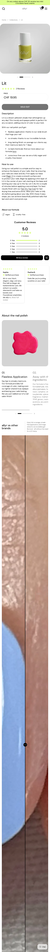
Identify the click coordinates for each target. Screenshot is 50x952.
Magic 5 (9, 176)
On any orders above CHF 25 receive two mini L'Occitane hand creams (25, 2)
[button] (3, 8)
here (14, 151)
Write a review (22, 258)
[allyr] (24, 8)
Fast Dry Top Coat (28, 189)
